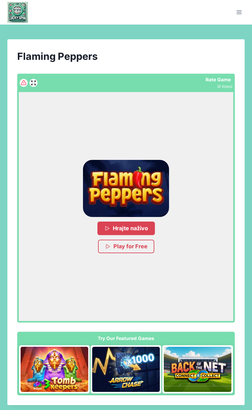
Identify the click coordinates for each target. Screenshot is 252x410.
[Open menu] (239, 12)
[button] (126, 188)
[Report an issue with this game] (24, 83)
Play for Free (130, 246)
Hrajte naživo (130, 228)
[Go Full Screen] (33, 83)
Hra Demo (54, 369)
